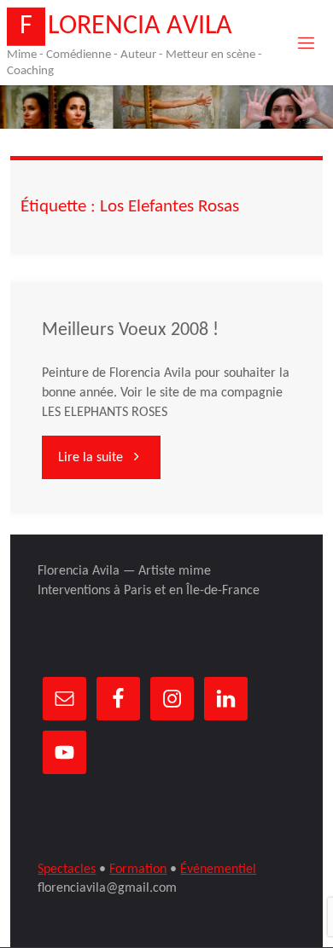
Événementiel (218, 869)
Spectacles (67, 869)
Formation (137, 869)
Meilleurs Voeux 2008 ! (130, 330)
